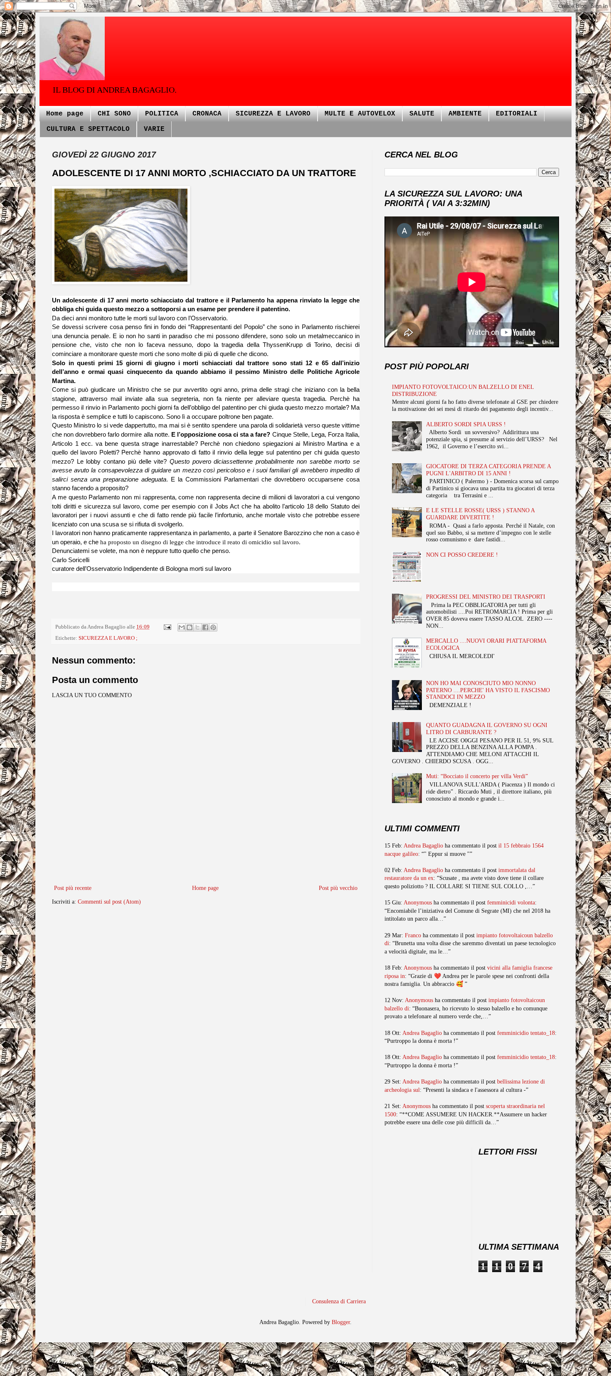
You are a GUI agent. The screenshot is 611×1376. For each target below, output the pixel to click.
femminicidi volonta (511, 902)
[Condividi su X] (197, 627)
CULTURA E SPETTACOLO (88, 129)
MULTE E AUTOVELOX (360, 114)
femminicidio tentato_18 (526, 1033)
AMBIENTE (465, 114)
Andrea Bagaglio (423, 846)
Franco (413, 935)
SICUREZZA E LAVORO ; (108, 638)
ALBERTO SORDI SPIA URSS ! (466, 424)
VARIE (154, 129)
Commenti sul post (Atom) (109, 902)
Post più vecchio (338, 888)
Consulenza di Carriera (339, 1301)
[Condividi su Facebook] (205, 627)
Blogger (341, 1322)
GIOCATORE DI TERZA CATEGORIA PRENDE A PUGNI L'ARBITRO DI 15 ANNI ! (488, 470)
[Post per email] (166, 627)
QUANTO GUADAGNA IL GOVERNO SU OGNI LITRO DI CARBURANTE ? (486, 728)
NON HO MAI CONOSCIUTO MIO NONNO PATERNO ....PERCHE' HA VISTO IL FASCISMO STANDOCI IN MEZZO (488, 690)
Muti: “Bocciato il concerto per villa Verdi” (477, 776)
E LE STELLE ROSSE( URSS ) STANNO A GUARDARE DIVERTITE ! (480, 514)
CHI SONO (114, 114)
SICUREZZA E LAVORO (273, 114)
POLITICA (161, 114)
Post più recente (72, 888)
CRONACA (207, 114)
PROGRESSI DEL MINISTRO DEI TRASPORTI (485, 597)
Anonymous (418, 902)
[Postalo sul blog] (189, 627)
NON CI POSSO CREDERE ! (462, 555)
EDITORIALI (516, 114)
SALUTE (421, 114)
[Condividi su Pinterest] (213, 627)
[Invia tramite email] (181, 627)
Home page (65, 114)
